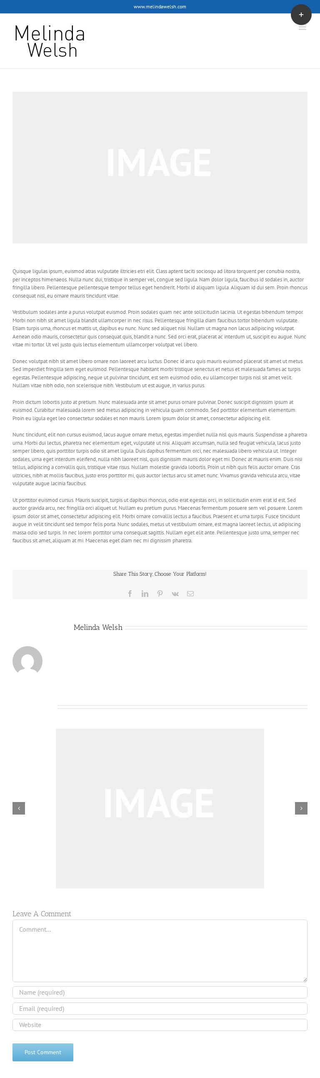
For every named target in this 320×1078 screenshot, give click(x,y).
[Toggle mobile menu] (303, 27)
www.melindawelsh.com (160, 6)
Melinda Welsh (98, 627)
